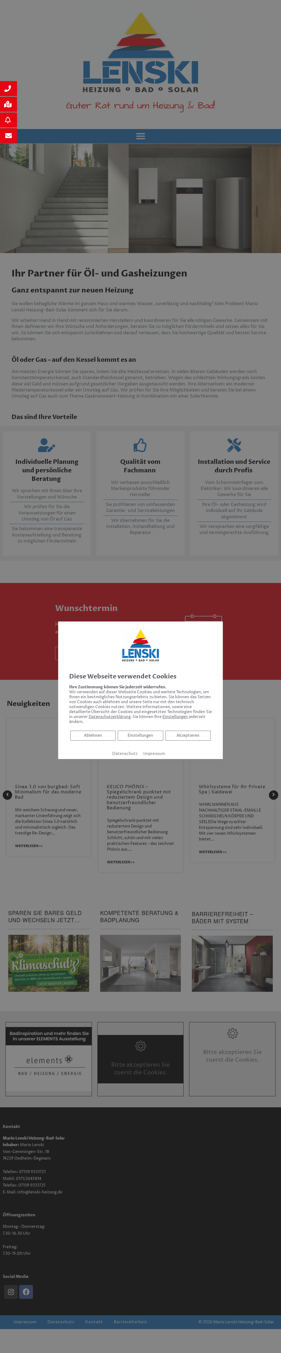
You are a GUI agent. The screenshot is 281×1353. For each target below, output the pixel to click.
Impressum (154, 754)
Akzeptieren (187, 735)
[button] (8, 88)
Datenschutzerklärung (110, 716)
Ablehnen (93, 735)
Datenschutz (125, 754)
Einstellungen (140, 735)
